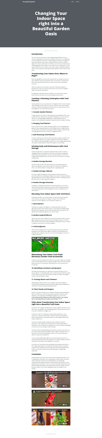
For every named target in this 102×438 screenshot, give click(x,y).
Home (72, 1)
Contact (77, 1)
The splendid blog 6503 (29, 1)
